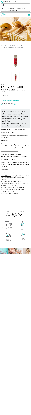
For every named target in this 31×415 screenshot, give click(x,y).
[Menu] (29, 15)
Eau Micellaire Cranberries (13, 47)
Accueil (3, 45)
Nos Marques (14, 45)
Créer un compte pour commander (10, 100)
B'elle (23, 45)
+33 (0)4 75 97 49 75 (9, 1)
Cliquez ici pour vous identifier (9, 104)
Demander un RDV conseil (11, 5)
